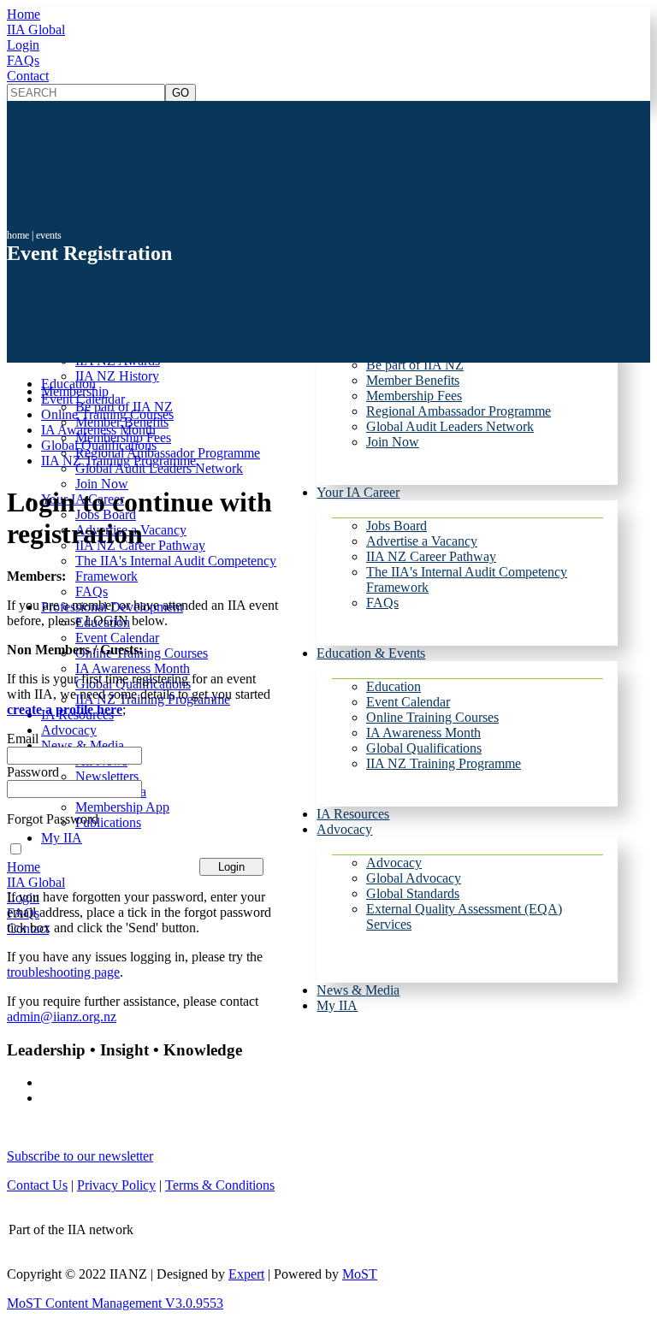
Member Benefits (412, 380)
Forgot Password (52, 819)
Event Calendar (408, 701)
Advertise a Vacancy (421, 541)
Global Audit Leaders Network (450, 426)
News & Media (358, 990)
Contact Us (37, 1185)
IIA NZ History (117, 376)
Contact (28, 75)
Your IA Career (358, 492)
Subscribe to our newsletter (80, 1156)
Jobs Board (396, 525)
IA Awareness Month (423, 732)
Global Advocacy (413, 878)
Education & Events (371, 653)
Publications (108, 822)
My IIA (337, 1005)
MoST (359, 1274)
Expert (246, 1274)
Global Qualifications (424, 748)
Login (23, 45)
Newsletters (107, 776)
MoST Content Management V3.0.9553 (115, 1303)
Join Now (392, 441)
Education (393, 686)
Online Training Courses (432, 717)
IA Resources (353, 814)
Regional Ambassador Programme (458, 411)
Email (22, 738)
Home (23, 14)
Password (33, 772)
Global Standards (412, 893)
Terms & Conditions (220, 1185)
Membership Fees (414, 395)
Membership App (122, 807)
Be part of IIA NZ (415, 365)
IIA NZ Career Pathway (431, 556)
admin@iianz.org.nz (61, 1016)
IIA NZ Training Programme (443, 763)
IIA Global (36, 29)
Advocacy (344, 829)
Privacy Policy (116, 1185)
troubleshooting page (63, 972)
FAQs (23, 60)
